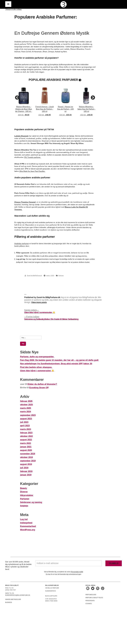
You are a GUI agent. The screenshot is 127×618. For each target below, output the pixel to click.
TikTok (71, 136)
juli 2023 (24, 422)
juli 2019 (24, 468)
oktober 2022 (26, 436)
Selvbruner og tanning (31, 502)
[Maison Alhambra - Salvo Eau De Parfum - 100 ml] (86, 95)
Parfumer (61, 275)
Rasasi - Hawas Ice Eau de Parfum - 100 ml (65, 109)
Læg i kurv (23, 119)
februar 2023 (26, 433)
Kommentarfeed (28, 526)
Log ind (24, 519)
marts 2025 (25, 408)
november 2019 (27, 454)
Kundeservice (50, 591)
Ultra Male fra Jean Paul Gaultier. (32, 171)
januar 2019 (25, 475)
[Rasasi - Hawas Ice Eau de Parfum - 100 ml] (65, 95)
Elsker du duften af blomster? (42, 384)
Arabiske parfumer (21, 244)
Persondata (90, 600)
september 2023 (28, 415)
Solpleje (24, 506)
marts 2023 (25, 429)
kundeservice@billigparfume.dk (17, 595)
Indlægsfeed (26, 523)
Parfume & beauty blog (94, 597)
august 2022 (26, 439)
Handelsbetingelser (13, 599)
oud (30, 67)
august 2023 (26, 418)
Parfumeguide (90, 594)
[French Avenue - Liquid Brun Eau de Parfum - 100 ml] (44, 95)
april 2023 (25, 425)
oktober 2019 (26, 457)
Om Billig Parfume (52, 588)
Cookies (88, 603)
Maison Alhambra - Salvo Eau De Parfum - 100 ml (86, 109)
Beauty (23, 488)
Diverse (24, 492)
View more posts (39, 302)
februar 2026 (26, 401)
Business (8, 602)
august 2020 (26, 450)
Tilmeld (113, 563)
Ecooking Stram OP (39, 387)
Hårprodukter (26, 495)
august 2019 (26, 464)
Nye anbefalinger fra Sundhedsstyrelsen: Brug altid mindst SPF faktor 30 (56, 363)
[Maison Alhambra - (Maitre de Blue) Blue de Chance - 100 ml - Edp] (23, 95)
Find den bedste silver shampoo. (36, 367)
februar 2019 (26, 471)
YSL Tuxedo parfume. (32, 157)
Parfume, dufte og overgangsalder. (37, 356)
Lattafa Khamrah (21, 136)
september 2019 (28, 461)
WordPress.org (27, 530)
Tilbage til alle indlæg (13, 9)
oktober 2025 (26, 404)
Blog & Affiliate (51, 596)
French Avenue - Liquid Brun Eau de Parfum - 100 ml (44, 109)
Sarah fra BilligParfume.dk (34, 275)
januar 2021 (25, 447)
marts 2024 (25, 411)
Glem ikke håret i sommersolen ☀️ (37, 371)
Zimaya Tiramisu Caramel (25, 202)
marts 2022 (25, 443)
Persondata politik (77, 572)
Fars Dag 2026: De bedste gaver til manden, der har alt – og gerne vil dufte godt (59, 360)
